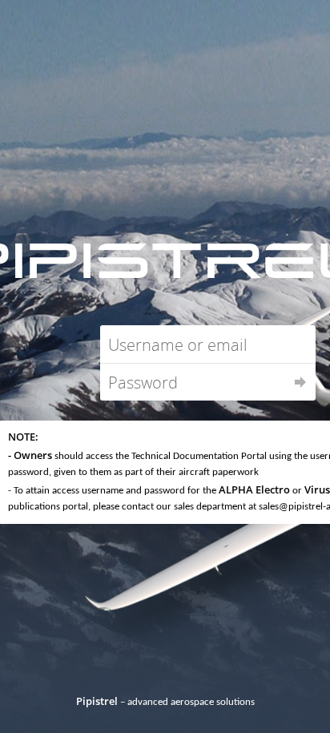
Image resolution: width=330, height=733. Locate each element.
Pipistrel (97, 701)
